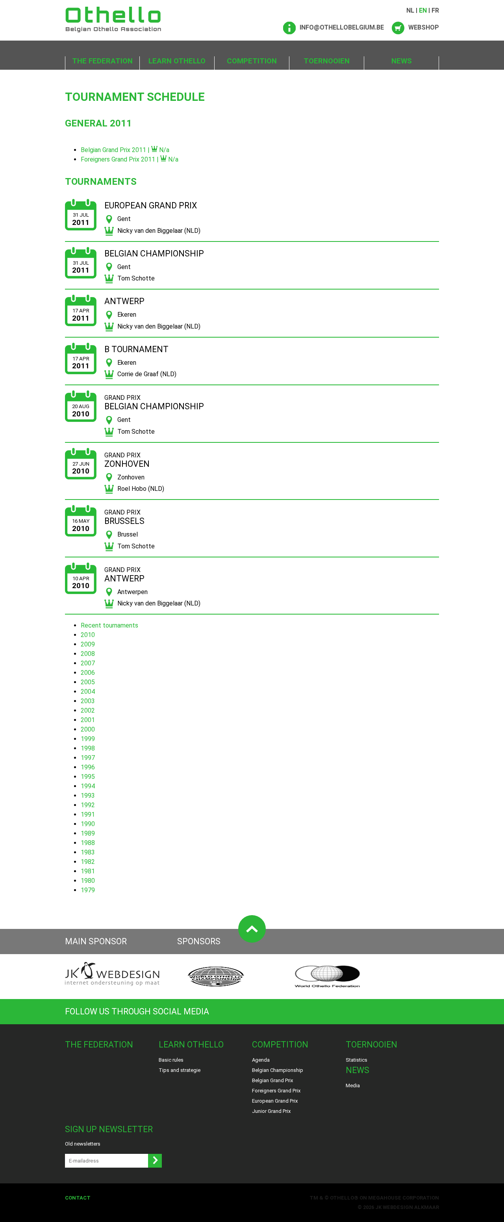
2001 (88, 720)
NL (410, 10)
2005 (88, 682)
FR (435, 10)
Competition (252, 61)
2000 (88, 729)
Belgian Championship (277, 1070)
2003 (88, 701)
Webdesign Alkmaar (411, 1207)
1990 (88, 824)
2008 (88, 653)
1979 (88, 890)
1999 (88, 739)
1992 (88, 805)
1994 (88, 786)
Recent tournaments (109, 625)
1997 (88, 757)
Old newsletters (82, 1144)
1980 (88, 880)
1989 (88, 833)
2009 (88, 644)
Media (353, 1085)
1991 (88, 814)
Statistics (356, 1060)
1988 (88, 843)
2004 (88, 691)
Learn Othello (177, 61)
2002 (88, 710)
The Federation (102, 61)
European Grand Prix (275, 1101)
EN (423, 10)
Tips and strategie (179, 1070)
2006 (88, 672)
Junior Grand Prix (271, 1111)
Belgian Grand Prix (272, 1080)
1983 (88, 852)
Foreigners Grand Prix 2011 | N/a (129, 159)
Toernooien (327, 61)
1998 (88, 748)
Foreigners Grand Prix (276, 1091)
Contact (78, 1198)
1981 (88, 871)
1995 (88, 776)
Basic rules (171, 1060)
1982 (88, 861)
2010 (88, 635)
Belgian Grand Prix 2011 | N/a (125, 150)
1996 (88, 767)
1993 (88, 795)
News (401, 61)
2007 (88, 663)
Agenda (261, 1060)
